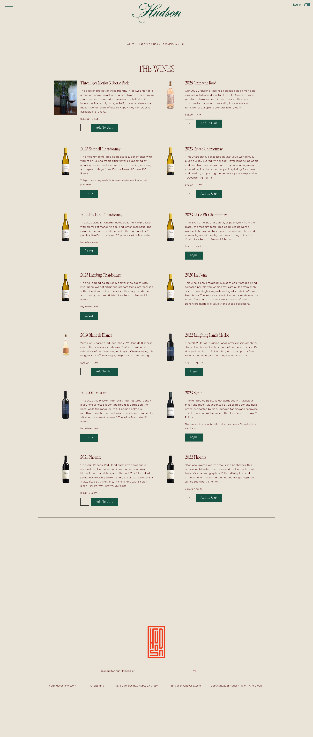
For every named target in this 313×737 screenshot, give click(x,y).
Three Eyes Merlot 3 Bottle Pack (104, 83)
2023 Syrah (193, 393)
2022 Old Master (93, 393)
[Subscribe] (194, 671)
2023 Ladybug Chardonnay (100, 275)
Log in (297, 5)
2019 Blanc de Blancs (96, 335)
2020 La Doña (196, 275)
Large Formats (148, 44)
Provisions (170, 44)
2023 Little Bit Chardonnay (206, 215)
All (184, 44)
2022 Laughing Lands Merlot (207, 335)
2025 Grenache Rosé (200, 83)
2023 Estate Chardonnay (204, 149)
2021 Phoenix (90, 457)
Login (89, 193)
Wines (130, 44)
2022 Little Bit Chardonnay (101, 215)
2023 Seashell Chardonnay (100, 149)
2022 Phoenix (195, 457)
